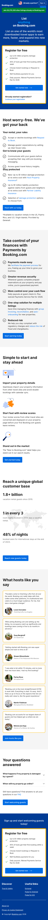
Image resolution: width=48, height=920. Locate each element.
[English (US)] (20, 3)
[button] (24, 10)
